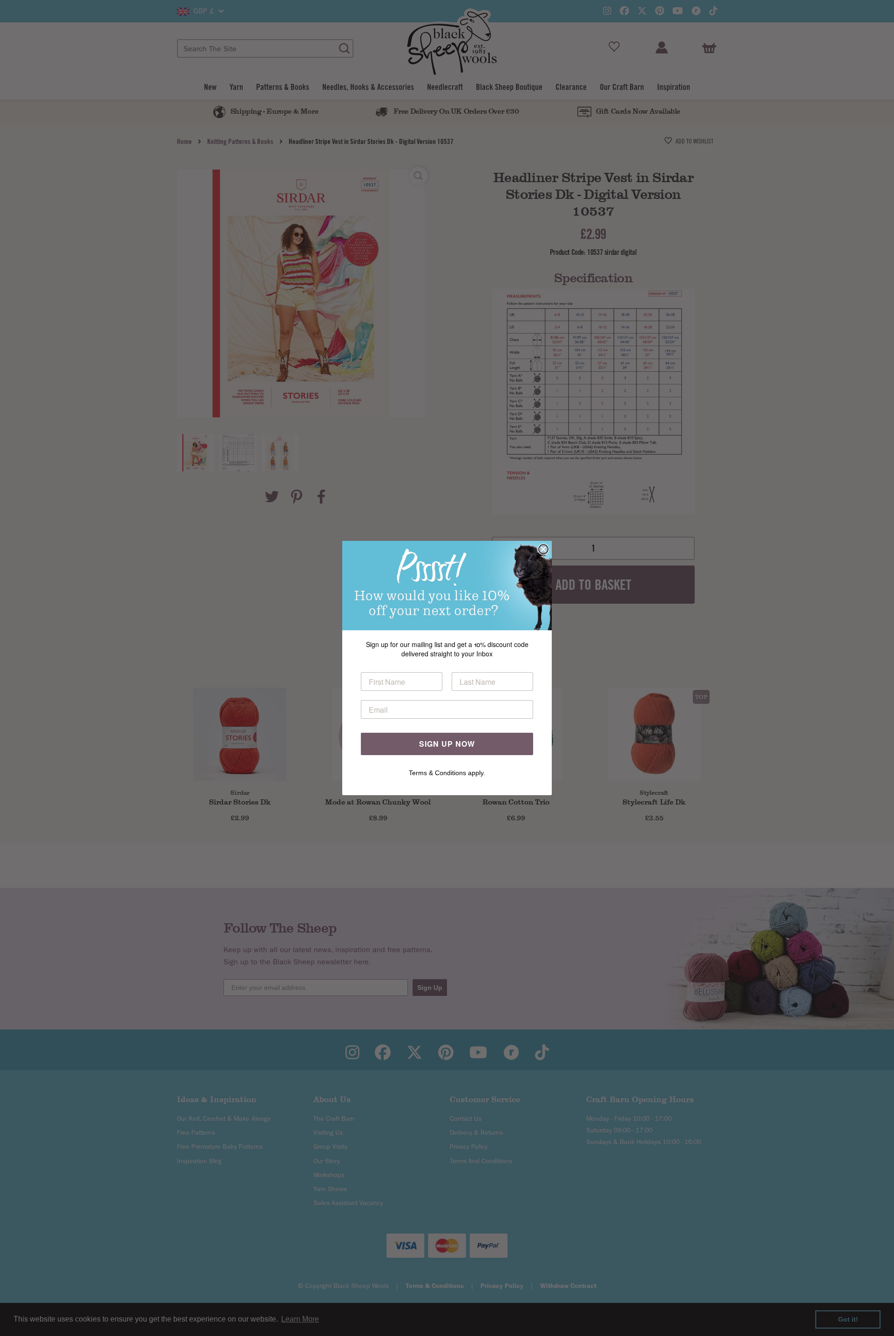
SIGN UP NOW (447, 743)
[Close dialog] (543, 549)
